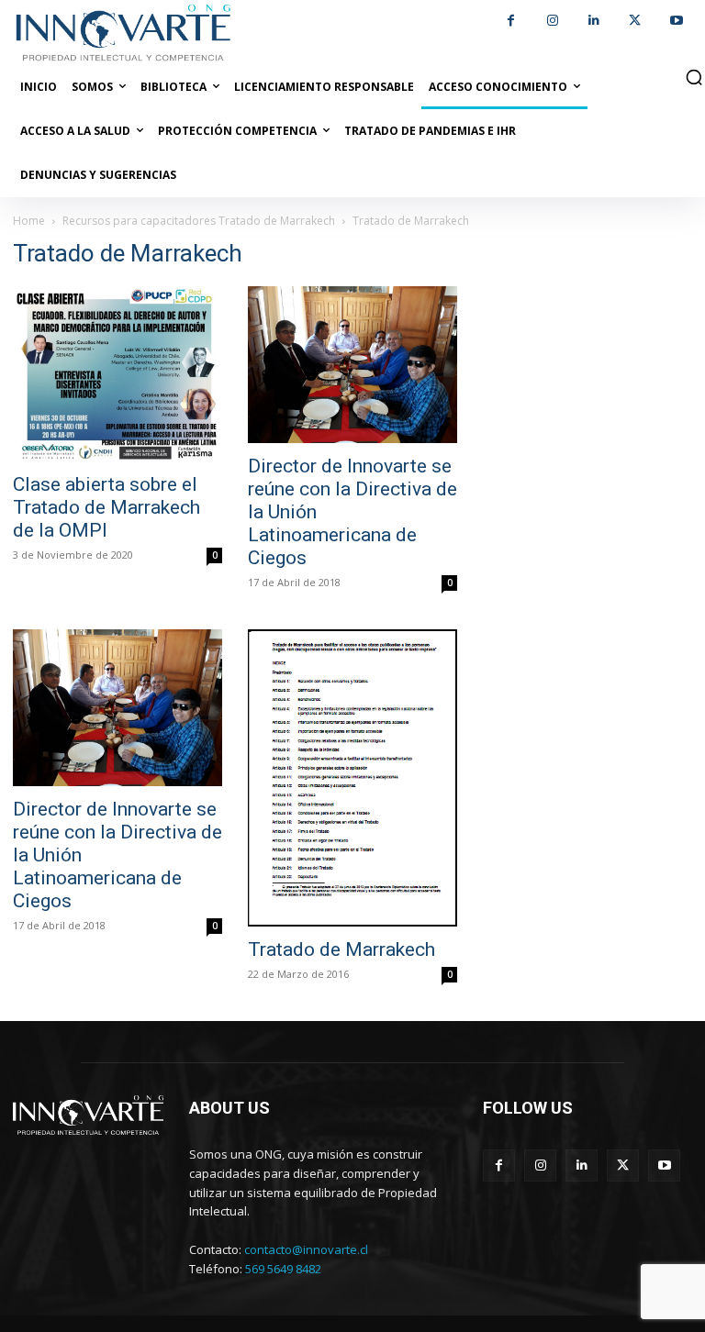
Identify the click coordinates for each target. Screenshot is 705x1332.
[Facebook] (511, 21)
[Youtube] (676, 21)
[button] (694, 77)
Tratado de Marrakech (341, 949)
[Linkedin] (593, 21)
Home (29, 220)
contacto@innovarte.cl (306, 1249)
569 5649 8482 (283, 1268)
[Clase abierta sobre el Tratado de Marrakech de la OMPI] (117, 373)
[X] (635, 21)
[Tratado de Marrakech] (352, 778)
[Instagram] (552, 21)
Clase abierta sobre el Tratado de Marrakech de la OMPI (106, 507)
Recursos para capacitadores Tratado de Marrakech (198, 220)
